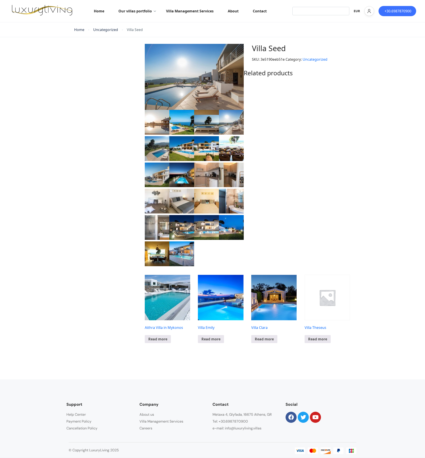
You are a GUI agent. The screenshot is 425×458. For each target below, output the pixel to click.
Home (99, 11)
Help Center (76, 414)
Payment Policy (78, 421)
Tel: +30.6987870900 (230, 421)
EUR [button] (357, 11)
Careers (145, 428)
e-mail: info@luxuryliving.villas (236, 428)
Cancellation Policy (81, 428)
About (233, 11)
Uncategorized (105, 29)
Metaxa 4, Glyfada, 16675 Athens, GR (242, 414)
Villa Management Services (190, 11)
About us (146, 414)
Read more (157, 339)
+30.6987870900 (397, 11)
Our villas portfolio (135, 11)
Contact (260, 11)
